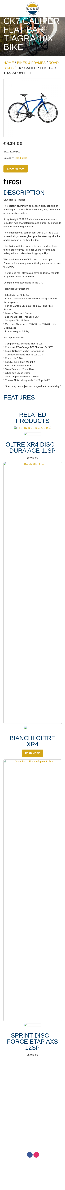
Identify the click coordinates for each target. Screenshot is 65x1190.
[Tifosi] (12, 182)
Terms (32, 1079)
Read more (32, 753)
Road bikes (21, 157)
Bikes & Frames (31, 63)
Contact (32, 1087)
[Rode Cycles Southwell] (33, 9)
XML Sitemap (50, 1137)
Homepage (32, 1072)
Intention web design (28, 1137)
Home (8, 63)
